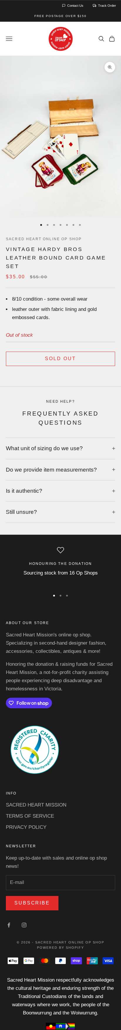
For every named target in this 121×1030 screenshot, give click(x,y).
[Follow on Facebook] (9, 925)
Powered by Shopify (60, 947)
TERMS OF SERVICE (30, 816)
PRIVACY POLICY (26, 827)
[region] (60, 566)
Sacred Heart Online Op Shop (44, 239)
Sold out (60, 358)
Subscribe (32, 902)
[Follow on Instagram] (24, 925)
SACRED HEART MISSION (36, 805)
